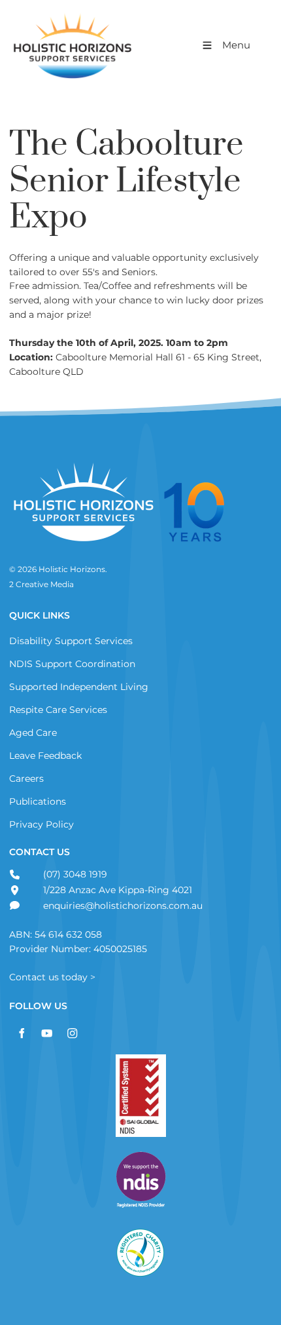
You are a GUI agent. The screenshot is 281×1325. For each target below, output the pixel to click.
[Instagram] (72, 1033)
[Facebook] (21, 1033)
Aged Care (33, 733)
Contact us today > (52, 977)
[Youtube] (47, 1033)
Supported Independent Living (78, 687)
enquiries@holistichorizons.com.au (122, 906)
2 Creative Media (41, 584)
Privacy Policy (41, 824)
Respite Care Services (58, 710)
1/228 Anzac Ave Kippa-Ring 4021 (116, 890)
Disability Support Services (71, 641)
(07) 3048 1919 (74, 874)
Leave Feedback (45, 755)
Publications (37, 801)
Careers (26, 778)
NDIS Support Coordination (72, 664)
